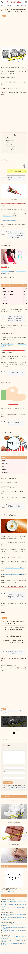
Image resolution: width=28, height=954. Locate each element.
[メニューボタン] (26, 2)
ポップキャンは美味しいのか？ (12, 149)
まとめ (6, 151)
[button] (14, 733)
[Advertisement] (14, 31)
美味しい (6, 712)
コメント (5, 749)
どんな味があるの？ (9, 140)
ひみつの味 (5, 710)
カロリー (10, 710)
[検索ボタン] (2, 2)
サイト (4, 776)
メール (4, 771)
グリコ (15, 710)
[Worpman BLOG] (14, 2)
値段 (2, 712)
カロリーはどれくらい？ (10, 146)
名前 (4, 766)
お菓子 (4, 15)
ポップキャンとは (8, 137)
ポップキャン (20, 710)
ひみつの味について (11, 142)
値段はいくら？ (8, 144)
